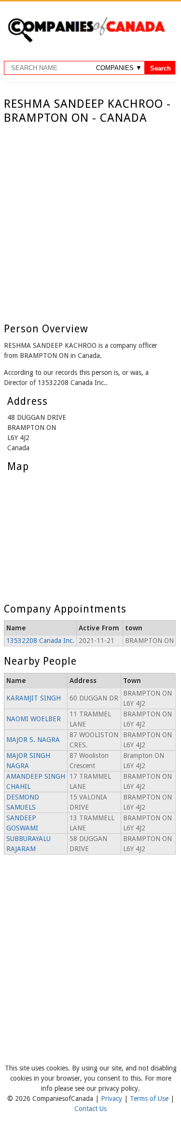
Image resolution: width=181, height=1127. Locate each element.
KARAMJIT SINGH (33, 698)
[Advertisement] (90, 220)
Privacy (112, 1098)
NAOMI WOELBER (33, 719)
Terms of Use (150, 1098)
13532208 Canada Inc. (40, 640)
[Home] (86, 40)
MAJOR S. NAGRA (33, 739)
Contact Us (90, 1109)
